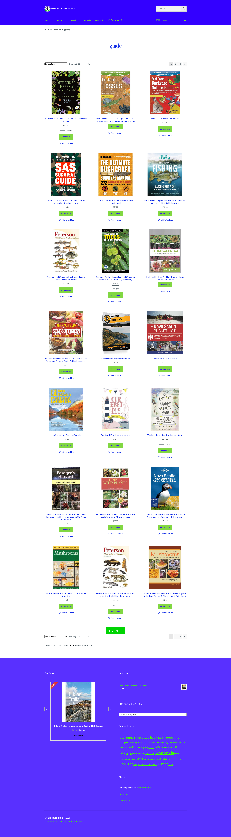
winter (163, 764)
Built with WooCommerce (70, 821)
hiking (172, 747)
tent (170, 759)
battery (129, 737)
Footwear (137, 747)
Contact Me (125, 800)
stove (156, 759)
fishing (121, 748)
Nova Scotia (164, 752)
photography (123, 759)
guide (150, 747)
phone (176, 754)
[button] (66, 143)
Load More (115, 631)
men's (134, 753)
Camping (124, 742)
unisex (135, 765)
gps (145, 747)
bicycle (137, 737)
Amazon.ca (66, 137)
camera (176, 738)
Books (60, 19)
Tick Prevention (176, 759)
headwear (165, 747)
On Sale (87, 19)
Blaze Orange (145, 738)
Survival (163, 758)
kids (177, 747)
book (153, 737)
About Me (124, 794)
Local (73, 19)
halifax (157, 747)
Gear (46, 19)
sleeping (145, 759)
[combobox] (153, 714)
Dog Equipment (144, 743)
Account (99, 19)
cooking (133, 742)
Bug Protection (165, 737)
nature (149, 753)
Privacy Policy (50, 821)
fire (185, 743)
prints (130, 759)
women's (170, 765)
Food (130, 748)
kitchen (122, 753)
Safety (136, 758)
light (129, 753)
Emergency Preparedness (170, 742)
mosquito (141, 753)
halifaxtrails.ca (145, 787)
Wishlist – (116, 19)
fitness (125, 747)
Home (50, 30)
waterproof (150, 764)
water (141, 764)
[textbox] (152, 714)
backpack (122, 738)
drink (152, 742)
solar (152, 759)
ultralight (126, 764)
